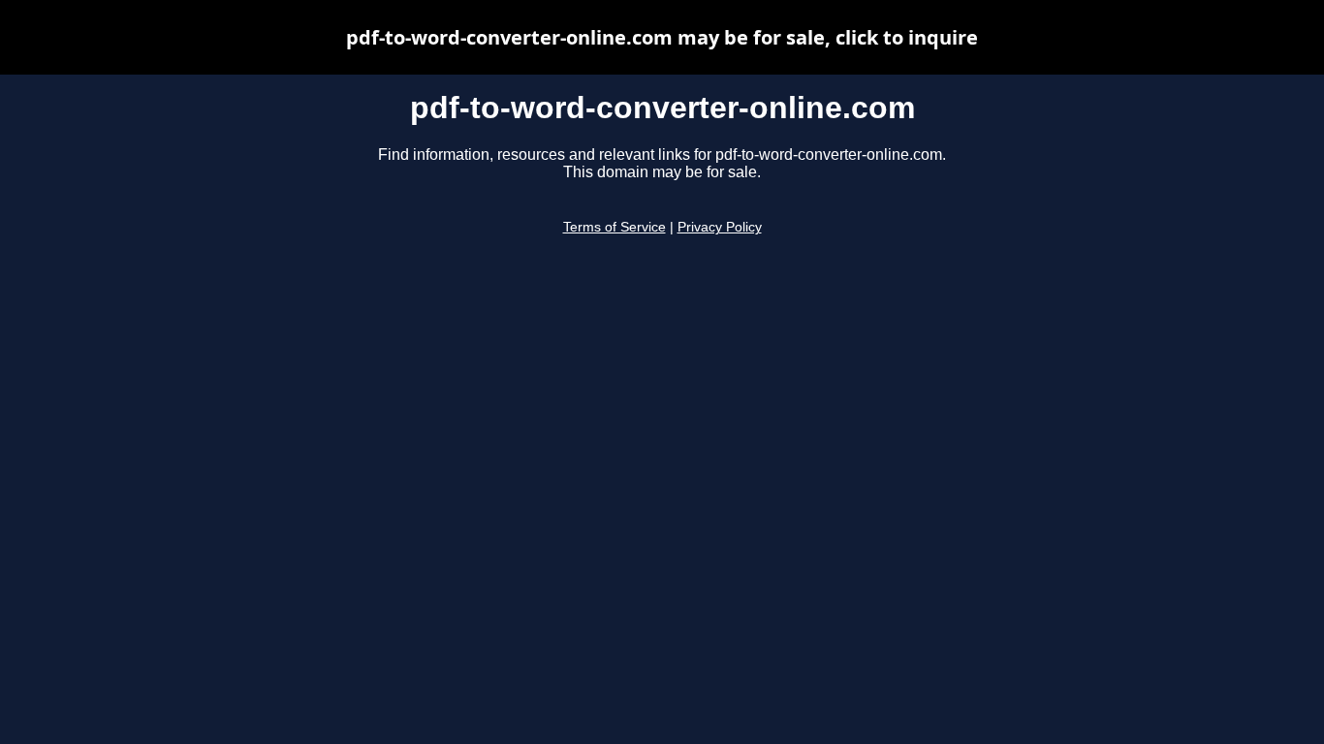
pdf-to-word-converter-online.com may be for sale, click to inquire (662, 37)
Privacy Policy (720, 227)
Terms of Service (614, 227)
